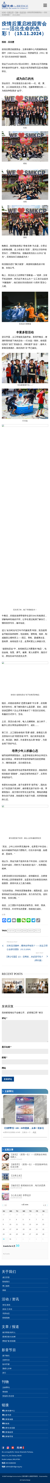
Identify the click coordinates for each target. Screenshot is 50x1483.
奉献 (4, 1290)
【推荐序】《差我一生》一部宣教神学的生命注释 (28, 1165)
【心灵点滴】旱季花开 (20, 1195)
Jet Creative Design (25, 1480)
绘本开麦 (6, 1364)
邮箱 (4, 1057)
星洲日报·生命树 (9, 1337)
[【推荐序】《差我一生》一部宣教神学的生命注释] (5, 1167)
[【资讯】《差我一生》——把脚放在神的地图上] (5, 1157)
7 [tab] (32, 992)
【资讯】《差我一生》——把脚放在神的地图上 (28, 1155)
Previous (3, 986)
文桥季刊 (6, 1387)
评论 (4, 1018)
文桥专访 (6, 1360)
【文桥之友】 (16, 1175)
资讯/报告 (6, 1305)
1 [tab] (15, 992)
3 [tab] (20, 992)
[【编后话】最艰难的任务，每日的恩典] (5, 1186)
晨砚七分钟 (7, 1368)
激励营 (30, 931)
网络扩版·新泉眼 (9, 1341)
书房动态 (6, 1313)
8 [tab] (35, 992)
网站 (4, 1068)
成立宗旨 (6, 1277)
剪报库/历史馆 (8, 1396)
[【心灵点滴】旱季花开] (5, 1196)
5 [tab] (26, 992)
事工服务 (6, 1286)
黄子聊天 (6, 1356)
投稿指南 (6, 1318)
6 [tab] (29, 992)
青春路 (5, 1392)
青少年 (37, 931)
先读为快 (11, 931)
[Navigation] (45, 5)
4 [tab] (23, 992)
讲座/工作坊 (7, 1309)
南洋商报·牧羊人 (9, 1332)
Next (46, 986)
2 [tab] (18, 992)
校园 (24, 931)
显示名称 (6, 1047)
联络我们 (6, 1282)
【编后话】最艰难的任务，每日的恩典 (27, 1185)
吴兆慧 (18, 931)
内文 (34, 1132)
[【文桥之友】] (5, 1176)
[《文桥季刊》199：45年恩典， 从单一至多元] (25, 1109)
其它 (4, 1373)
